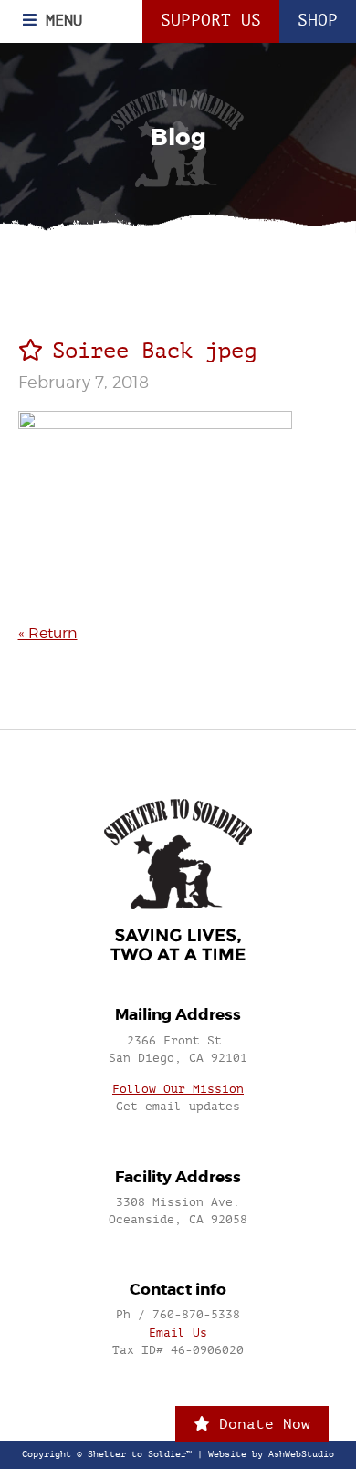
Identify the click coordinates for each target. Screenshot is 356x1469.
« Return (48, 633)
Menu (59, 20)
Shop (318, 20)
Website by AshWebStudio (271, 1454)
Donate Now (260, 1423)
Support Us (211, 20)
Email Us (178, 1332)
